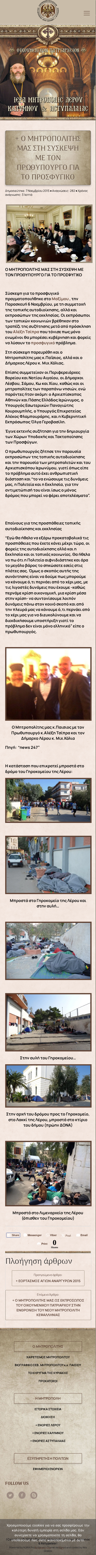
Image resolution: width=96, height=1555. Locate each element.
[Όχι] (89, 1537)
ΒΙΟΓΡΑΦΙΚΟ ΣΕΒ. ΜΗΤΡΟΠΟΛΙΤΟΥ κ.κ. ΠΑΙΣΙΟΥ (48, 1365)
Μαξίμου (60, 298)
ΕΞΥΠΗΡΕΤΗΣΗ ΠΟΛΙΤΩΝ (47, 1458)
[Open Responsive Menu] (86, 13)
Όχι (61, 1548)
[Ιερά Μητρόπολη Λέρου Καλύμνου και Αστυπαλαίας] (48, 9)
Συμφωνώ (43, 1548)
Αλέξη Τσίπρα (26, 331)
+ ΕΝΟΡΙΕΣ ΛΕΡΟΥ (47, 1425)
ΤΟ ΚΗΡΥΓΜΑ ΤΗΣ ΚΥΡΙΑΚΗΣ (48, 1373)
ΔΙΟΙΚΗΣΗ (48, 1417)
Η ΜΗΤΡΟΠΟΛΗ (48, 1398)
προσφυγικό (43, 342)
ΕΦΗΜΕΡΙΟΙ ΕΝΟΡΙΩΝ (48, 1469)
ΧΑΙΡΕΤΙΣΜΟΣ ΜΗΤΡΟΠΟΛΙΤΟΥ (48, 1357)
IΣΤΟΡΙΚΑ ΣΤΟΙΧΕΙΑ (47, 1409)
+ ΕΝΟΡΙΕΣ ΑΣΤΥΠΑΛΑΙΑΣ (48, 1441)
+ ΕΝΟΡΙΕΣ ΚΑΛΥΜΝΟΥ (48, 1433)
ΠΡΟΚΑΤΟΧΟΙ (48, 1381)
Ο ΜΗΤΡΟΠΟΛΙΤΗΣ (47, 1346)
